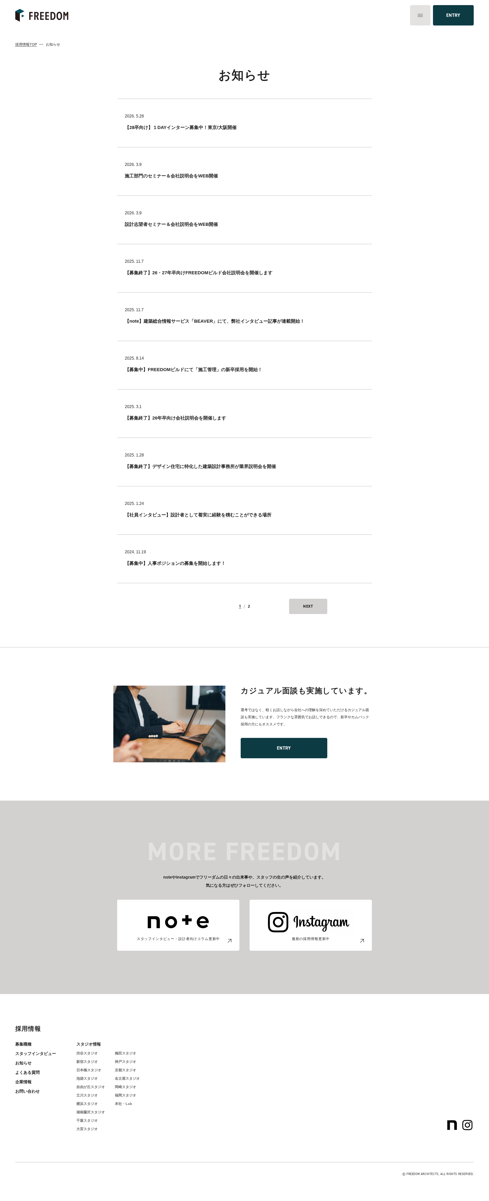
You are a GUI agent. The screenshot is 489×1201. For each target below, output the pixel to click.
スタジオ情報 (88, 1044)
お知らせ (23, 1063)
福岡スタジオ (125, 1095)
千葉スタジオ (87, 1120)
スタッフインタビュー (35, 1053)
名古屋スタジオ (127, 1078)
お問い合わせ (27, 1091)
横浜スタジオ (87, 1104)
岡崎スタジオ (125, 1087)
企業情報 (23, 1082)
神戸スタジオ (125, 1062)
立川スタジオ (87, 1095)
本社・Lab (123, 1104)
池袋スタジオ (87, 1078)
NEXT (308, 606)
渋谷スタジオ (87, 1053)
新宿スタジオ (87, 1062)
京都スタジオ (125, 1070)
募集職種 (23, 1044)
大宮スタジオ (87, 1129)
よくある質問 (27, 1072)
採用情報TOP (26, 44)
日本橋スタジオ (88, 1070)
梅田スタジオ (125, 1053)
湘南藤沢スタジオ (90, 1112)
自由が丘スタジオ (90, 1087)
